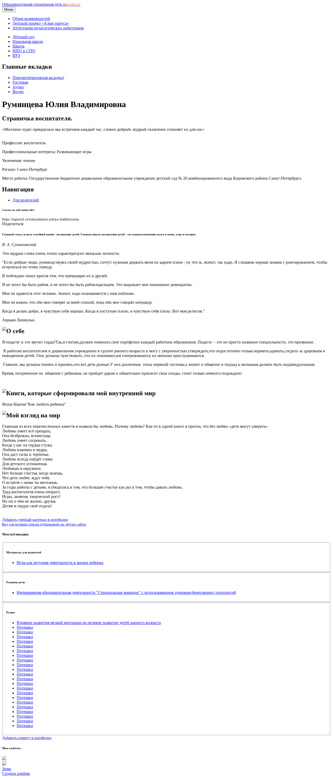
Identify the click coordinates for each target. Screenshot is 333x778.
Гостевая (20, 82)
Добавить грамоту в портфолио (27, 738)
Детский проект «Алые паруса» (40, 23)
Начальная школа (27, 41)
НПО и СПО (23, 51)
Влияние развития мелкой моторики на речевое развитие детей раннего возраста (89, 622)
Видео (18, 91)
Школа (18, 46)
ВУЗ (16, 55)
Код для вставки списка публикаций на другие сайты (44, 524)
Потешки (25, 627)
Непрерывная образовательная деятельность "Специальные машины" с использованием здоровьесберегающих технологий (126, 592)
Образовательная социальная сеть (41, 4)
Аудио (18, 87)
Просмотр (38, 77)
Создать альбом (16, 773)
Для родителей (25, 200)
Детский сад (23, 37)
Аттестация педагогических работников (48, 28)
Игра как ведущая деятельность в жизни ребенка (60, 562)
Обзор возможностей (31, 18)
